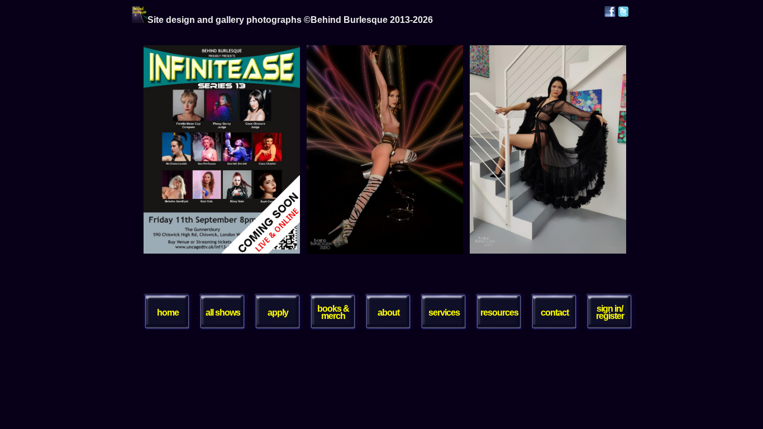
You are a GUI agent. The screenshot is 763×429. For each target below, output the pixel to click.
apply (278, 312)
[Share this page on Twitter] (623, 14)
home (168, 312)
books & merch (333, 312)
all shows (223, 312)
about (388, 312)
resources (499, 312)
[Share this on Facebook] (610, 14)
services (444, 312)
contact (555, 312)
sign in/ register (610, 312)
